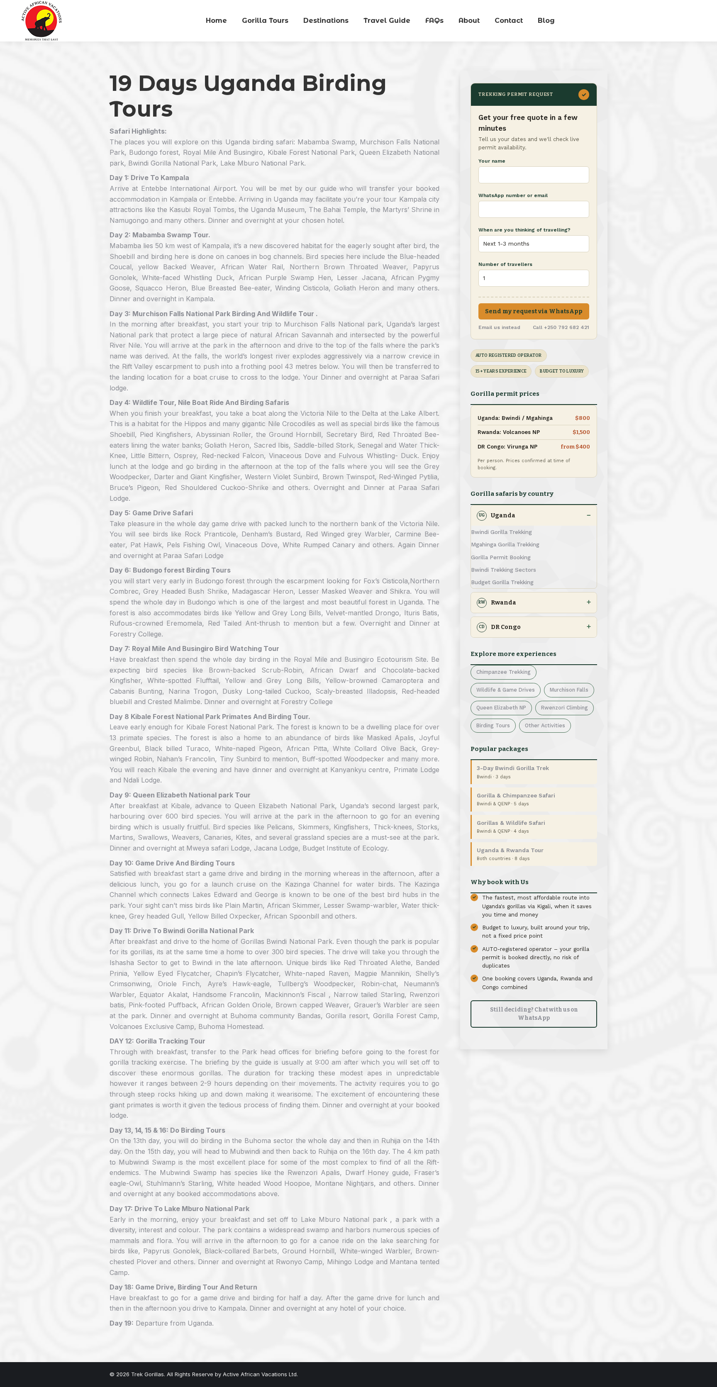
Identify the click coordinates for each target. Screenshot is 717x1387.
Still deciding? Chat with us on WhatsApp (534, 1013)
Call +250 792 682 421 (561, 327)
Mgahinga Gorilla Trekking (505, 544)
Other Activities (545, 725)
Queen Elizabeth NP (501, 707)
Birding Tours (493, 725)
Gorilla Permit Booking (501, 557)
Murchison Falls (569, 690)
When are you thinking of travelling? (524, 230)
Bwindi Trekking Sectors (503, 569)
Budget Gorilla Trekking (502, 582)
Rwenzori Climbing (564, 707)
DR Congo (500, 627)
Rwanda (497, 602)
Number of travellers (505, 264)
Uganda (497, 515)
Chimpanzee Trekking (503, 672)
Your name (491, 161)
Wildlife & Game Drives (505, 690)
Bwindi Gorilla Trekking (501, 532)
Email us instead (499, 327)
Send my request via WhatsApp (534, 311)
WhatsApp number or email (513, 195)
